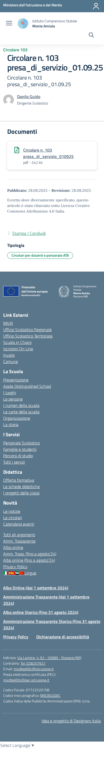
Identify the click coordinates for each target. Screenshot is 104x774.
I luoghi (9, 392)
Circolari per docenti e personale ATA (40, 255)
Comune (10, 361)
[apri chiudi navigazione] (9, 23)
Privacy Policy (15, 566)
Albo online (13, 547)
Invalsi (9, 355)
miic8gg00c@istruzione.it (34, 669)
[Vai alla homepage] (23, 24)
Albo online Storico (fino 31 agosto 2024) (40, 612)
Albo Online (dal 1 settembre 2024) (35, 588)
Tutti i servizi (14, 462)
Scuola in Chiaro (17, 342)
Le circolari (12, 517)
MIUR (8, 323)
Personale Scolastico (21, 443)
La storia (10, 424)
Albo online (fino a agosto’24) (29, 560)
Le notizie (11, 511)
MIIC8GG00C (50, 695)
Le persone (13, 399)
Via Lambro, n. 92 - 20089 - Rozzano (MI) (49, 657)
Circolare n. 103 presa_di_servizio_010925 (48, 153)
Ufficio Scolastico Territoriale (28, 336)
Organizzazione (16, 418)
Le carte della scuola (21, 412)
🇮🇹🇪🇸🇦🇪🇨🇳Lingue (19, 573)
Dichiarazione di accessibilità (62, 637)
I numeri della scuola (21, 405)
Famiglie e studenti (20, 449)
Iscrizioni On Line (18, 349)
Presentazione (16, 380)
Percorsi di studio (18, 455)
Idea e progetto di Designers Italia (71, 721)
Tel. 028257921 (33, 663)
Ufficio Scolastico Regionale (27, 329)
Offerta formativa (18, 480)
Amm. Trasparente (19, 541)
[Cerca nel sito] (91, 35)
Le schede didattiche (21, 486)
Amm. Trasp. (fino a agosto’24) (29, 554)
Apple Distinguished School (27, 386)
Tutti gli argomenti (19, 534)
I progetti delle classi (21, 493)
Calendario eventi (18, 524)
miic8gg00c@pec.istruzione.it (26, 680)
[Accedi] (96, 6)
